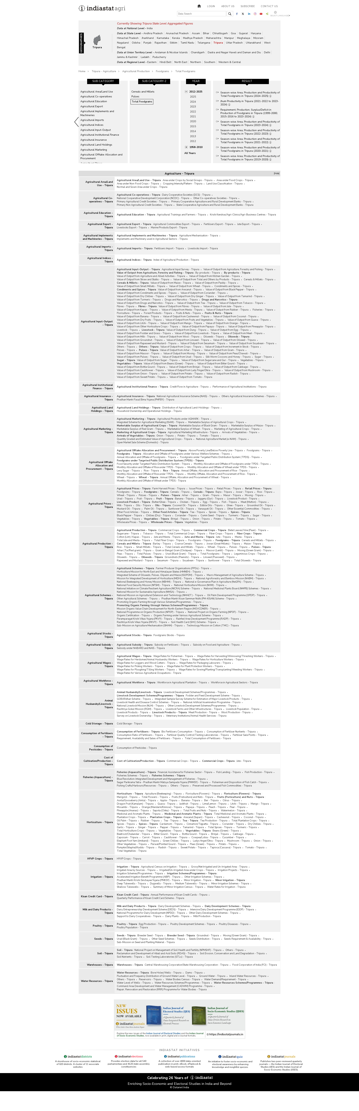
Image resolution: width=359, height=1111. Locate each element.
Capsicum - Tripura (127, 837)
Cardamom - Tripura (171, 824)
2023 (193, 106)
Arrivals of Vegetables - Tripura (239, 432)
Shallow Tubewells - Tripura (133, 887)
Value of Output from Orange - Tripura (227, 323)
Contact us (269, 6)
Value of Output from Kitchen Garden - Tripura (214, 276)
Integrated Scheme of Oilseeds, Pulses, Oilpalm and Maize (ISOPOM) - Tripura (160, 575)
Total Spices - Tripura (220, 827)
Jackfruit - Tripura (188, 804)
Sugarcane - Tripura (128, 533)
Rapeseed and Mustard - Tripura (135, 560)
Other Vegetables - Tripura (132, 844)
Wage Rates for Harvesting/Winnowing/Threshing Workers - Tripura (235, 656)
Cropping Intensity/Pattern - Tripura (182, 183)
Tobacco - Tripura (153, 533)
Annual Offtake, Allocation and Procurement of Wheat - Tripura (194, 477)
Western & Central (229, 62)
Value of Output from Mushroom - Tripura (247, 370)
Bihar (206, 33)
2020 (193, 121)
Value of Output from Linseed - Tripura (188, 340)
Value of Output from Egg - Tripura (229, 330)
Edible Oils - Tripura (211, 505)
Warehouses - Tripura (100, 965)
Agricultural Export (91, 106)
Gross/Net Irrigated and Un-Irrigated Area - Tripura (219, 866)
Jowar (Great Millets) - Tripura (223, 543)
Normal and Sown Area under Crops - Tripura (142, 187)
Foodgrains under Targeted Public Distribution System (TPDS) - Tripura (220, 457)
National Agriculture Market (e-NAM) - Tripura (221, 439)
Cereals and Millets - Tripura (258, 540)
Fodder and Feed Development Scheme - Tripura (213, 695)
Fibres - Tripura (125, 306)
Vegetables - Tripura (251, 360)
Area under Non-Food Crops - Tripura (138, 183)
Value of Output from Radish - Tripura (227, 373)
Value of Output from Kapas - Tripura (137, 309)
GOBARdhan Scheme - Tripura (134, 699)
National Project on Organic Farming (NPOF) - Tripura (217, 612)
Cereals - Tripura (179, 492)
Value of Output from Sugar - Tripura (157, 360)
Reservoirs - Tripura (150, 979)
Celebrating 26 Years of (168, 1077)
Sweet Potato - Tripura (193, 847)
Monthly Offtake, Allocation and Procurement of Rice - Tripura (221, 474)
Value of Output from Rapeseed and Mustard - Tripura (146, 343)
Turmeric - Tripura (238, 515)
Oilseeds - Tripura (213, 336)
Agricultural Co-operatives (96, 96)
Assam (196, 33)
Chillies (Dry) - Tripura (158, 515)
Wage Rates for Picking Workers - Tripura (140, 666)
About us (227, 6)
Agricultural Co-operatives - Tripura (101, 200)
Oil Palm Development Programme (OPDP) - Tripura (236, 595)
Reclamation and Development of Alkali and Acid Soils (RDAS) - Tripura (156, 953)
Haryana (256, 33)
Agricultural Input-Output (95, 130)
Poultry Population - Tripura (132, 927)
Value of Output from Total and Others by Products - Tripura (206, 279)
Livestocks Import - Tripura (203, 248)
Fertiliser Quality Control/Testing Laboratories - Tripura (198, 735)
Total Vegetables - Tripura (131, 851)
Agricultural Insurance (93, 140)
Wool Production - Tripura (235, 712)
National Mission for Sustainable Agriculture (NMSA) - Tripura (151, 592)
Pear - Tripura (237, 807)
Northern (195, 62)
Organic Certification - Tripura (133, 615)
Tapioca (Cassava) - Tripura (225, 847)
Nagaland (123, 42)
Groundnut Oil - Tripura (260, 505)
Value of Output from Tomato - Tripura (191, 377)
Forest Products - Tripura (158, 313)
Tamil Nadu (187, 42)
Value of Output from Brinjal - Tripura (189, 367)
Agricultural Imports (92, 120)
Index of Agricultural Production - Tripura (176, 260)
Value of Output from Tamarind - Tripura (240, 296)
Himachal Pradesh (128, 38)
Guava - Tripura (166, 804)
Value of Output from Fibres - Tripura (179, 306)
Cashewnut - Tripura (228, 817)
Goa (233, 33)
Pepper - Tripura (169, 827)
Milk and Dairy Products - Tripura (98, 911)
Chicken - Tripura (189, 502)
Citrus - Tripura (231, 800)
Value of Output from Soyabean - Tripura (251, 343)
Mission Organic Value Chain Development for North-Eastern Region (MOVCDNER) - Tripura (167, 608)
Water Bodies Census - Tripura (183, 979)
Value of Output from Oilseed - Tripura (234, 340)
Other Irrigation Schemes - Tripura (203, 877)
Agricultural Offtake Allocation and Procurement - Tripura (99, 466)
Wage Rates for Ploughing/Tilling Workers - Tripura (146, 669)
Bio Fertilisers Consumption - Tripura (182, 731)
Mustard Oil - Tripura (128, 508)
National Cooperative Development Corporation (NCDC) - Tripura (153, 198)
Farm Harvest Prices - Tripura (168, 488)
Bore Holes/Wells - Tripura (166, 972)
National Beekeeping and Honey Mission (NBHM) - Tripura (149, 582)
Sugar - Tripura (263, 357)
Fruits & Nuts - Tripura (188, 313)
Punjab (147, 42)
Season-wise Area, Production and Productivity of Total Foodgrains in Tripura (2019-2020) (250, 157)
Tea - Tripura (197, 512)
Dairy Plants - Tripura (177, 916)
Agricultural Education (93, 101)
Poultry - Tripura (103, 926)
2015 (193, 126)
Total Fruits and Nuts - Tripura (200, 810)
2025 (193, 96)
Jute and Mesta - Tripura (167, 537)
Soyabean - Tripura (193, 560)
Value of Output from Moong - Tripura (184, 353)
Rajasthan (161, 42)
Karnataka (163, 38)
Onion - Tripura (165, 435)
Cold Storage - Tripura (99, 723)
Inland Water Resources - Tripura (247, 976)
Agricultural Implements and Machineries (97, 113)
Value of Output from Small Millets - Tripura (141, 286)
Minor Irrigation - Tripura (197, 880)
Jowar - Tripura (244, 492)
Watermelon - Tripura (233, 810)
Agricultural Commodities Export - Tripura (176, 224)
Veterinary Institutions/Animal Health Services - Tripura (196, 715)
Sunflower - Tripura (219, 560)
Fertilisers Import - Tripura (169, 248)
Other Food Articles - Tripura (133, 512)
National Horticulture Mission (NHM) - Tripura (199, 585)
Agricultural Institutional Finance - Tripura (97, 386)
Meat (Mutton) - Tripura (253, 502)
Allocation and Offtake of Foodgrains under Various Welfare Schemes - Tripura (186, 454)
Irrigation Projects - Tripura (233, 870)
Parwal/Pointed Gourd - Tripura (168, 844)
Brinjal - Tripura (179, 519)
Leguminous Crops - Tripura (250, 554)
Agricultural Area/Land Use (96, 91)
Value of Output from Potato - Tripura (181, 373)
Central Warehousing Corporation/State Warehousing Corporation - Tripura (186, 965)
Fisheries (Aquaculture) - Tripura (98, 779)
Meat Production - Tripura (203, 712)
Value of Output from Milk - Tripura (136, 336)
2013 (193, 136)
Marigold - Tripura (127, 797)
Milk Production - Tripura (207, 916)
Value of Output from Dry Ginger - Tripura (191, 296)
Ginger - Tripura (147, 827)
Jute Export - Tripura (248, 224)
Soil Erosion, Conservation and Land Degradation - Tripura (232, 953)
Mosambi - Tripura (127, 807)
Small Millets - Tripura (148, 547)
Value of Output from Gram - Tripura (224, 350)
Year (196, 81)
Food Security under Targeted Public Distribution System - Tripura (153, 464)
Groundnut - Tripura (208, 935)
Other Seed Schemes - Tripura (168, 939)
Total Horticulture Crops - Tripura (135, 830)
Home (82, 71)
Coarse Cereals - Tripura (188, 543)
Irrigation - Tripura (102, 877)
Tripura (218, 42)
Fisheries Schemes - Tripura (132, 775)
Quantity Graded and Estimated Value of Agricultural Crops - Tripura (154, 439)
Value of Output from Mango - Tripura (181, 323)
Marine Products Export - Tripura (169, 227)
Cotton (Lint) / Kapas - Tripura (133, 537)
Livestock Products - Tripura (132, 712)
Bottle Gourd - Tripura (194, 834)
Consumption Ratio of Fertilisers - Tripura (140, 735)
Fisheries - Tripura (263, 309)
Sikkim (173, 42)
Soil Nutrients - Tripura (129, 957)
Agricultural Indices (91, 125)
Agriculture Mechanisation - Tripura (198, 235)
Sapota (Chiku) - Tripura (166, 810)
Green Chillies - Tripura (176, 840)
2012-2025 (195, 91)
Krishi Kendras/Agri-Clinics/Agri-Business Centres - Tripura (243, 214)
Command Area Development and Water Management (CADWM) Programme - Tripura (164, 986)
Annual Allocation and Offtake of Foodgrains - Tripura (146, 457)
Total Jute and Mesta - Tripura (133, 540)
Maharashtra (213, 38)
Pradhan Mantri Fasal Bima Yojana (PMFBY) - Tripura (145, 399)
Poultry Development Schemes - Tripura (192, 924)
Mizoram (258, 38)
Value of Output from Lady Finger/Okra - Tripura (194, 370)
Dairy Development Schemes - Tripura (179, 906)
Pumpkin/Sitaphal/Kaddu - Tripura (135, 847)
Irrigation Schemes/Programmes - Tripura (140, 873)
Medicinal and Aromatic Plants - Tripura (138, 814)
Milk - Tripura (124, 505)
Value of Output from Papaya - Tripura (203, 326)
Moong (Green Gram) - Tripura (254, 550)
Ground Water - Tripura (212, 976)
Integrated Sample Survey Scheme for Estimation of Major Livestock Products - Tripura (202, 699)
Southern (209, 62)
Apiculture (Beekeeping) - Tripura (163, 793)
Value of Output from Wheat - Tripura (189, 286)
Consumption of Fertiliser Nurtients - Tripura (231, 731)
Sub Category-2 (154, 81)
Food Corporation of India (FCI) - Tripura (254, 965)
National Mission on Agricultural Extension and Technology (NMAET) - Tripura (160, 595)
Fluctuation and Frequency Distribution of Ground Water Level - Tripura (156, 976)
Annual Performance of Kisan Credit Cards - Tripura (179, 894)
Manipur (229, 38)
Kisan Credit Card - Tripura (97, 896)
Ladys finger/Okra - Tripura (208, 840)
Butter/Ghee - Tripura (164, 502)
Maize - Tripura (252, 543)
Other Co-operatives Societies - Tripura (215, 198)
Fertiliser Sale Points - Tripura (249, 735)
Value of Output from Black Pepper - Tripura (230, 289)
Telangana (203, 42)
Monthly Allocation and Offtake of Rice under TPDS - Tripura (150, 467)
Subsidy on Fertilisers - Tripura (171, 644)
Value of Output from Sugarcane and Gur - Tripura (209, 360)
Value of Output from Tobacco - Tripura (241, 303)
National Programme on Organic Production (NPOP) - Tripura (150, 612)
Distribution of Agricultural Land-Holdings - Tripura (190, 407)
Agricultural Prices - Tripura (100, 505)
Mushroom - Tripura (238, 840)
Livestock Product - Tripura (242, 498)
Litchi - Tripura (239, 804)
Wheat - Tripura (126, 477)
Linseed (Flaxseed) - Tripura (218, 557)
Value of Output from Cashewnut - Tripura (186, 316)
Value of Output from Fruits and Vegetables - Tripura (194, 320)
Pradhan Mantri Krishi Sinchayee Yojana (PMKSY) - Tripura (148, 880)
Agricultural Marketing (93, 150)
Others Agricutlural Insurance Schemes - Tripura (248, 396)
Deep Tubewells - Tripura (131, 883)
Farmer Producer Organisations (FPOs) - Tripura (182, 568)
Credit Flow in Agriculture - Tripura (189, 386)
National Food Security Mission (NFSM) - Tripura (143, 585)
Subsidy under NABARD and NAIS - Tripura (141, 648)
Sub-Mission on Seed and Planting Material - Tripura (146, 942)
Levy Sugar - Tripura (128, 470)
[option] (103, 122)
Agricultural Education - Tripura (98, 214)
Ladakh (145, 57)
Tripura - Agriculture (104, 71)
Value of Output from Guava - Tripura (248, 320)
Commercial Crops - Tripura (174, 530)
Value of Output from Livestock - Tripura (197, 333)
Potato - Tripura (186, 435)
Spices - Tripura (218, 512)
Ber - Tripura (211, 800)
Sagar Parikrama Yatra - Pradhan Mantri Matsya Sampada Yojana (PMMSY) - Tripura (162, 782)
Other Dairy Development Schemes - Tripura (213, 913)
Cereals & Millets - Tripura (258, 279)
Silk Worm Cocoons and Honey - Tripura (228, 357)
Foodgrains (162, 71)
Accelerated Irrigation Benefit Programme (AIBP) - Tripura (148, 877)
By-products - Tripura (207, 272)
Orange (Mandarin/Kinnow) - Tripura (162, 807)
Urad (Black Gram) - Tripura (180, 554)
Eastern (152, 62)
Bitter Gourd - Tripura (166, 834)
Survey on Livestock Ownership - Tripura (139, 715)
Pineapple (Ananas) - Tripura (133, 810)
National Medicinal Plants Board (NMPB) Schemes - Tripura (236, 588)
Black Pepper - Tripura (129, 515)
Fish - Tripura (229, 502)
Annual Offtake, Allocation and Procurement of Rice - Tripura (214, 470)
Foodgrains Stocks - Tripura (169, 635)
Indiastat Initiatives (179, 1050)
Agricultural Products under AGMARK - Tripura (183, 419)
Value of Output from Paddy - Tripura (215, 283)
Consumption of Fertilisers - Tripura (97, 735)
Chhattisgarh (220, 33)
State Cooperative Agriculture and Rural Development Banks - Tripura (214, 205)
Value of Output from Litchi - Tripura (136, 323)
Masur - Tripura (232, 495)
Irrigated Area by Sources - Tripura (136, 870)
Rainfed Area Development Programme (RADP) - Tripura (207, 619)
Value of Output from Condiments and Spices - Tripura (147, 293)
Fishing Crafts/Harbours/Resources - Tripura (141, 785)
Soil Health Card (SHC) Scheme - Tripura (193, 622)
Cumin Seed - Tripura (212, 515)
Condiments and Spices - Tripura (232, 286)
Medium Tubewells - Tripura (191, 883)
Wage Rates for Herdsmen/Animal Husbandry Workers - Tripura (152, 659)
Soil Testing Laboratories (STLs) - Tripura (169, 957)
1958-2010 (195, 147)
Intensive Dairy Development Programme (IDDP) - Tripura (222, 909)
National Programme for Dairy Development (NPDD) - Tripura (151, 913)
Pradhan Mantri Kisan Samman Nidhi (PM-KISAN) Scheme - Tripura (198, 598)
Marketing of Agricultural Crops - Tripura (236, 429)
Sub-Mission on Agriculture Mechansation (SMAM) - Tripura (149, 625)
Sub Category (103, 81)
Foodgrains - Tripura (258, 450)
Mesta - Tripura (243, 537)
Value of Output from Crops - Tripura (180, 346)
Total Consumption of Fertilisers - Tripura (208, 738)
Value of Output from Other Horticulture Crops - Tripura (147, 326)
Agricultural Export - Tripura (100, 226)
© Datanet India (179, 1087)
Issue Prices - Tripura (201, 488)
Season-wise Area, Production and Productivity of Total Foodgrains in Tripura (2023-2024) (250, 123)
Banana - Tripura (184, 498)
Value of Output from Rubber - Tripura (227, 309)
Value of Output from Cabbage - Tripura (236, 367)
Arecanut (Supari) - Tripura (198, 817)
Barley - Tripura (162, 543)
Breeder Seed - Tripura (150, 935)
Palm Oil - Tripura (154, 508)
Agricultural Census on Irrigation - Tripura (164, 866)
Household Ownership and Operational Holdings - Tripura (149, 411)
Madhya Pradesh (193, 38)
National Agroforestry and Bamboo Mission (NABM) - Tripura (230, 578)
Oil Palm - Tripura (127, 820)
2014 (193, 131)
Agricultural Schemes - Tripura (99, 597)
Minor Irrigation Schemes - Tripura (230, 883)
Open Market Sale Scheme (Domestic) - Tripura (142, 442)
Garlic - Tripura (125, 827)
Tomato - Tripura (209, 435)
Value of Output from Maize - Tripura (171, 283)
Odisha (136, 42)
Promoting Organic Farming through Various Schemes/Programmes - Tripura (159, 602)
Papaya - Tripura (195, 807)
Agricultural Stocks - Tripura (100, 635)
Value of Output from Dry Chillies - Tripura (140, 296)
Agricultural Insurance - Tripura (98, 398)
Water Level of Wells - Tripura (134, 983)
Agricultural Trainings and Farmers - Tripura (181, 214)
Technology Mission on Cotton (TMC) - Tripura (213, 625)
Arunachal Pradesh (177, 33)
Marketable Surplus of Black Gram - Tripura (203, 425)
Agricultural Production (136, 71)
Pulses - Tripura (126, 350)
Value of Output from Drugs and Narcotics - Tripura (145, 303)
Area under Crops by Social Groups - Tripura (187, 180)
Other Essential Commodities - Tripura (248, 508)
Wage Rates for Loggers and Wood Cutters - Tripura (146, 663)
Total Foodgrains (185, 71)
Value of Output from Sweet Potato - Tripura (141, 377)
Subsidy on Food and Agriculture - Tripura (216, 644)
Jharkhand (148, 38)
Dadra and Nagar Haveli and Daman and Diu (234, 52)
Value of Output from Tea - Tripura (196, 303)
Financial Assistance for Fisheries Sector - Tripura (185, 772)
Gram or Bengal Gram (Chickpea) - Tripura (178, 550)
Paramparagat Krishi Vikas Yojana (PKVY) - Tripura (144, 619)
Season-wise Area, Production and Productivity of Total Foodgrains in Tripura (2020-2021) (250, 149)
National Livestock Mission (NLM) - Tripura (140, 705)
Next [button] (281, 121)
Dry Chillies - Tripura (259, 824)
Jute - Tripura (223, 537)
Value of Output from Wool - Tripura (179, 336)
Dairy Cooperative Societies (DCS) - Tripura (186, 195)
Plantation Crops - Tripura (131, 817)
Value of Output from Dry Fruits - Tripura (139, 320)
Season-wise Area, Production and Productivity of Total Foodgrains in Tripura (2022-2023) (250, 132)
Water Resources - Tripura (97, 981)
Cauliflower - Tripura (175, 837)
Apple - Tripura (168, 800)
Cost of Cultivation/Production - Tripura (98, 761)
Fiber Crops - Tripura (221, 533)
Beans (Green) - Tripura (226, 830)
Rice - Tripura (151, 470)
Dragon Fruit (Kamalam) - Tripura (135, 804)
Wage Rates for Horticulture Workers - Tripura (218, 659)
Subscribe (248, 6)
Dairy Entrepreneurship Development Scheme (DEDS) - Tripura (151, 909)
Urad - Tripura (125, 498)
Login (211, 6)
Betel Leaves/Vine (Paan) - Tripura (247, 530)
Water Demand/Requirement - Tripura (225, 979)
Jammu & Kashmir (127, 57)
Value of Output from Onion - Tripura (137, 373)
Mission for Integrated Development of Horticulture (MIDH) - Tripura (154, 578)
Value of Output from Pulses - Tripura (137, 357)
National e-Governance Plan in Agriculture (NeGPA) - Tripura (218, 582)
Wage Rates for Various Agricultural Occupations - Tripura (149, 673)
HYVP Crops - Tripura (100, 858)
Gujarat (243, 33)
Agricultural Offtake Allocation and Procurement (101, 156)
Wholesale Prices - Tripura (132, 522)
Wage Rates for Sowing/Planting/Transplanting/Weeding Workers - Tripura (221, 669)
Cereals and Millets (142, 91)
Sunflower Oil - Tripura (181, 508)
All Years (190, 153)
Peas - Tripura (125, 554)
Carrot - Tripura (151, 837)
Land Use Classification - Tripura (224, 183)
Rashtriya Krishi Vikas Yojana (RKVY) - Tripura (142, 622)
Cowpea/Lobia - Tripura (204, 837)
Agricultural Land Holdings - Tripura (102, 409)
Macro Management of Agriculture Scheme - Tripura (235, 575)
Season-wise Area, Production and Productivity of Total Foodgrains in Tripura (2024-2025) (250, 94)
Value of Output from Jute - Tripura (222, 306)
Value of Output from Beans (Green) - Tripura (168, 363)
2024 (193, 102)
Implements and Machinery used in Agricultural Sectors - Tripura (152, 239)
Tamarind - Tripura (193, 827)
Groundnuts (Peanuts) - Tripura (182, 557)
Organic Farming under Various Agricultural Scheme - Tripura (187, 615)
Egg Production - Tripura (152, 924)
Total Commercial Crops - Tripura (186, 533)
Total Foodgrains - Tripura (215, 554)
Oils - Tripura (143, 505)
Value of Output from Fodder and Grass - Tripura (144, 333)
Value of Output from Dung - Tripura (186, 330)
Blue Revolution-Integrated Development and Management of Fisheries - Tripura (161, 779)
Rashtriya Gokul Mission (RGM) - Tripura (139, 709)
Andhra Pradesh (153, 33)
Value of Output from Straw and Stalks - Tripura (143, 279)
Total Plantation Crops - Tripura (249, 820)
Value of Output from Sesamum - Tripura (202, 343)
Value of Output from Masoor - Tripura (138, 353)
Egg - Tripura (210, 502)
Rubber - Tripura (150, 820)
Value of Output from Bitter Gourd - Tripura (221, 363)
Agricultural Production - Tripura (97, 545)
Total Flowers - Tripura (155, 797)
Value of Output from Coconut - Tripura (234, 316)
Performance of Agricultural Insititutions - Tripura (239, 386)
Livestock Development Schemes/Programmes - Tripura (195, 692)
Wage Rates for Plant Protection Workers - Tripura (195, 666)
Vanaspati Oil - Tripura (210, 508)
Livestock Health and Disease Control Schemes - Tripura (148, 702)
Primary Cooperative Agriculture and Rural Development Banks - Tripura (211, 201)
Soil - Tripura (105, 953)
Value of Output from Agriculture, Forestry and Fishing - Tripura (238, 269)
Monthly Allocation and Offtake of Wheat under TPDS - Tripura (222, 467)
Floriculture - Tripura (128, 313)
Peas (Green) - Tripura (202, 844)
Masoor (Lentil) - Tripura (219, 550)
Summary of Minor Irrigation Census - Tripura (178, 887)
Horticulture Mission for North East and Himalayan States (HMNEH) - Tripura (159, 571)
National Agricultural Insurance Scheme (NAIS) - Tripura (187, 396)
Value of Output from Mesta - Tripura (182, 309)
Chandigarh (198, 52)
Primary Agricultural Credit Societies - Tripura (142, 201)
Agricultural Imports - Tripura (99, 248)
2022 (193, 111)
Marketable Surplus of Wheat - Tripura (189, 429)
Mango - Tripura (260, 804)
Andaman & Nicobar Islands (171, 52)
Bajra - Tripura (224, 492)
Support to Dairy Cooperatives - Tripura (139, 916)
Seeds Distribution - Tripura (204, 939)
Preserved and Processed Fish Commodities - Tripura (222, 785)
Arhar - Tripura (190, 495)
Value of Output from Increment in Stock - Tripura (232, 346)
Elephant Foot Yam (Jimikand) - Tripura (138, 840)
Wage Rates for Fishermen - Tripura (173, 656)
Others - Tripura (126, 346)
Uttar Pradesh (234, 42)
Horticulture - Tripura (100, 822)
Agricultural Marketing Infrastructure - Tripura (193, 432)
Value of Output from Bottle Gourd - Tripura (141, 367)
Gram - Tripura (211, 495)
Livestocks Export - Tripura (132, 227)
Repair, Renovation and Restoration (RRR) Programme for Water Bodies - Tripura (162, 989)
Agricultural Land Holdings (96, 144)
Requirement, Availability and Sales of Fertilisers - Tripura (149, 738)
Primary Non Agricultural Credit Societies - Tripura (144, 205)
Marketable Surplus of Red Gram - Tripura (140, 429)
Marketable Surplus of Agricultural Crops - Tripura (216, 422)
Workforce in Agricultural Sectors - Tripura (234, 682)
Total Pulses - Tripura (149, 554)
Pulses (135, 96)
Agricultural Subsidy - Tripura (99, 646)
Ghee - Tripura (235, 505)
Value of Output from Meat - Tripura (242, 333)
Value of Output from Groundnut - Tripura (139, 340)
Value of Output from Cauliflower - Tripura (140, 370)
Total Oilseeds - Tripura (247, 560)
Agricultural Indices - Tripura (100, 260)
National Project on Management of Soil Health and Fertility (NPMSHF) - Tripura (177, 950)
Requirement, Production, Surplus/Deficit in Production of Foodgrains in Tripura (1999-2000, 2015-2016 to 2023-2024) (249, 113)
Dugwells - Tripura (160, 883)
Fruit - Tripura (144, 498)
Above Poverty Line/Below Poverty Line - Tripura (215, 450)
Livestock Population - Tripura (242, 709)
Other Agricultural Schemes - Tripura (137, 598)
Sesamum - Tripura (167, 560)
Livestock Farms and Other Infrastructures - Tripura (194, 709)
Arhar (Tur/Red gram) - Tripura (134, 550)
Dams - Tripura (193, 972)
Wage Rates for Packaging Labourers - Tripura (205, 663)
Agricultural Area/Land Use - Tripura (99, 183)
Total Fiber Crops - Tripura (169, 540)
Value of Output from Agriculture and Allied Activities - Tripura (151, 276)
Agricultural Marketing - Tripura (98, 430)
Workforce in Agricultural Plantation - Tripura (182, 682)
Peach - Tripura (217, 807)
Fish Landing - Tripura (228, 772)
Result (247, 81)
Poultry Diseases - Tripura (233, 924)
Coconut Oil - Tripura (184, 505)
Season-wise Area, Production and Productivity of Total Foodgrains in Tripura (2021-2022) (250, 140)
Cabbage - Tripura (243, 834)
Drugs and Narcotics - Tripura (181, 299)
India (150, 28)
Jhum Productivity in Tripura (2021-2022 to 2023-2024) (249, 102)
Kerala (176, 38)
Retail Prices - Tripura (229, 488)
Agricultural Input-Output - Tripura (97, 323)
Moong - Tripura (254, 495)
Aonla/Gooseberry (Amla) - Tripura (136, 800)
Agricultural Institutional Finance (99, 135)
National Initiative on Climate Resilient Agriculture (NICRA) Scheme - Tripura (158, 588)
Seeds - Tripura (103, 939)
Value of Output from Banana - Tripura (138, 316)
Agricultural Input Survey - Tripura (180, 269)
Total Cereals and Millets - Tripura (184, 547)
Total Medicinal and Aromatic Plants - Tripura (239, 814)
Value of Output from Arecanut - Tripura (180, 289)
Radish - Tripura (167, 847)
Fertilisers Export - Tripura (218, 224)
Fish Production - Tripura (258, 772)
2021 (193, 116)
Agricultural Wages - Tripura (100, 664)
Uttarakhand (253, 42)
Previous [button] (76, 121)
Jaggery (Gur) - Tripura (210, 498)
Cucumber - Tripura (233, 837)
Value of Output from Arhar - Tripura (180, 350)
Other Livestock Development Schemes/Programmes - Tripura (202, 705)
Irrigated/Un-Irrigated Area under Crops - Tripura (186, 870)
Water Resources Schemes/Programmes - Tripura (182, 983)
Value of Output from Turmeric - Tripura (139, 299)
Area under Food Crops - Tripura (235, 180)
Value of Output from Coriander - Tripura (203, 293)
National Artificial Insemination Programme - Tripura (211, 702)
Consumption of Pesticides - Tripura (101, 748)
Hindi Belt (165, 62)
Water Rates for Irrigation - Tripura (226, 887)
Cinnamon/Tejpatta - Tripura (202, 824)
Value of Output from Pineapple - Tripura (250, 326)
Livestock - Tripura (127, 330)
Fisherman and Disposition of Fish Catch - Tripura (239, 782)
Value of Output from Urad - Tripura (182, 357)
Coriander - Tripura (186, 515)
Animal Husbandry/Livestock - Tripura (99, 704)
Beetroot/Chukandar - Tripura (133, 834)
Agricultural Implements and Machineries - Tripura (98, 237)
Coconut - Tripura (253, 817)
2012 (193, 141)
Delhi (267, 52)
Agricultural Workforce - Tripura (98, 682)
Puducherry (159, 57)
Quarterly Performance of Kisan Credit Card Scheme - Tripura (150, 898)
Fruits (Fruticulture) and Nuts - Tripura (192, 797)
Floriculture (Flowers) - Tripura (203, 793)
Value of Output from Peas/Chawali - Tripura (233, 353)
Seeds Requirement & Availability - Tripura (247, 939)
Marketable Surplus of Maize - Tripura (252, 425)
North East (180, 62)
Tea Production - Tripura (213, 820)
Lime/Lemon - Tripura (214, 804)
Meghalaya (243, 38)
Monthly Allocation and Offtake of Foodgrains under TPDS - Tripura (231, 464)
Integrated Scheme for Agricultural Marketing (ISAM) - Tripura (150, 422)
